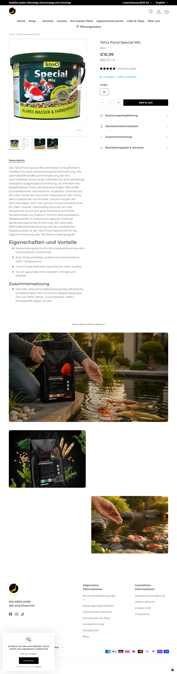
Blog (86, 636)
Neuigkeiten (91, 630)
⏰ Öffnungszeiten (88, 26)
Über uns (154, 21)
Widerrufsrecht (145, 602)
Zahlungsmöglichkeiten (98, 605)
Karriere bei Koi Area (96, 618)
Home (21, 21)
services (47, 21)
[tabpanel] (48, 234)
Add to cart (146, 102)
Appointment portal (110, 21)
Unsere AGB (143, 608)
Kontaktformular (94, 624)
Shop (32, 21)
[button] (166, 12)
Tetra (103, 48)
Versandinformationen (97, 612)
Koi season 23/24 (81, 21)
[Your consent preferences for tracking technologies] (172, 669)
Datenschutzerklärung (150, 595)
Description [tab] (17, 160)
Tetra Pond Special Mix (29, 34)
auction (62, 21)
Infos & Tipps (135, 21)
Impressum (142, 614)
